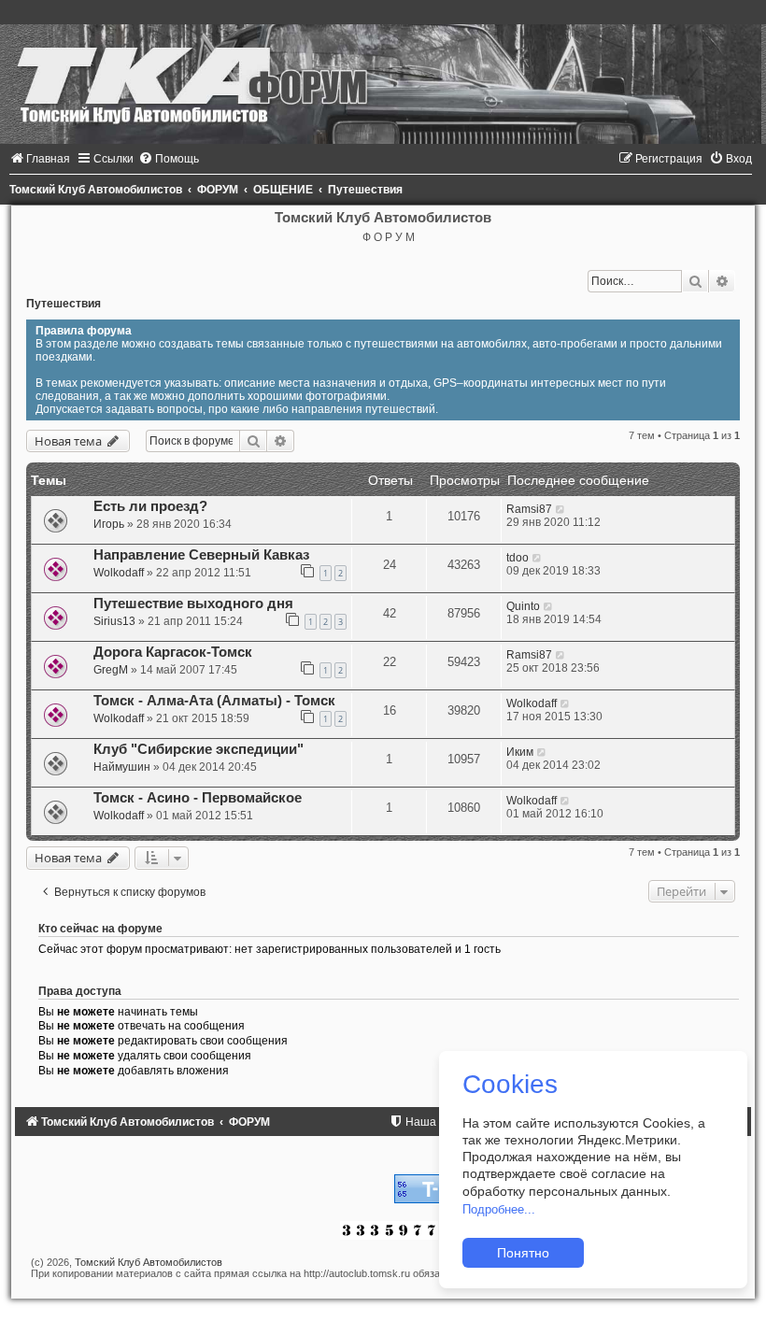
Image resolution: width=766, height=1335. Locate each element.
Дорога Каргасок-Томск (172, 652)
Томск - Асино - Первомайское (197, 797)
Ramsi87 (529, 509)
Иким (519, 752)
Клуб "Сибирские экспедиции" (198, 749)
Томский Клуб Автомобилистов (148, 1262)
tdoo (517, 557)
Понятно (523, 1252)
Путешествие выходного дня (193, 603)
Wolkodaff (118, 572)
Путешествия (63, 303)
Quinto (523, 606)
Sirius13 (114, 621)
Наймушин (121, 767)
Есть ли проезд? (150, 506)
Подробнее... (498, 1209)
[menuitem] (39, 158)
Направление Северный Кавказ (201, 554)
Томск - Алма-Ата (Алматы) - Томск (214, 700)
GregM (110, 669)
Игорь (108, 524)
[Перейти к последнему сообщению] (561, 509)
